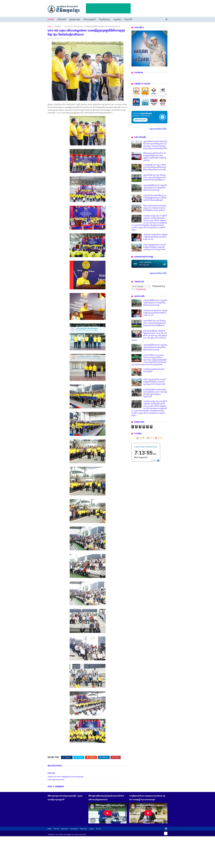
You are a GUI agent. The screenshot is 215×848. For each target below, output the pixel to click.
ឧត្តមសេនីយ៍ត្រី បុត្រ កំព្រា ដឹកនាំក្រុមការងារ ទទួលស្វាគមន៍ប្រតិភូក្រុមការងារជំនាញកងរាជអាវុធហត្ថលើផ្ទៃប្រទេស (154, 177)
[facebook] (166, 828)
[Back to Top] (165, 833)
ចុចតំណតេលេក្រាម (140, 120)
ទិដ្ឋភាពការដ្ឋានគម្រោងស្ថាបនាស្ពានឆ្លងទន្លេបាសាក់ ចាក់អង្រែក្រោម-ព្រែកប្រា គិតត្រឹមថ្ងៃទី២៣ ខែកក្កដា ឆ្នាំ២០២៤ (154, 208)
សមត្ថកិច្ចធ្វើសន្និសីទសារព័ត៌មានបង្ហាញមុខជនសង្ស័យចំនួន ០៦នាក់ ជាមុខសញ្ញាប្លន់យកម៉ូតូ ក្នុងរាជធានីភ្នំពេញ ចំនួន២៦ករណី (155, 393)
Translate (141, 289)
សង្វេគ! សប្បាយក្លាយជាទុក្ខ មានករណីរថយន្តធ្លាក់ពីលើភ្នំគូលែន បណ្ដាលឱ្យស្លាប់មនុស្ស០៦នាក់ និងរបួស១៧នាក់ (154, 247)
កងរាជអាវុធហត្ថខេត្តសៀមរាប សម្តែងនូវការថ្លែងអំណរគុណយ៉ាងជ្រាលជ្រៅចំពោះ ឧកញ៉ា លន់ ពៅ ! (155, 237)
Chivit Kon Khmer (65, 835)
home (50, 829)
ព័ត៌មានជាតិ (61, 19)
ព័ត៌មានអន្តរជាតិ (90, 19)
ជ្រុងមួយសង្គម (74, 19)
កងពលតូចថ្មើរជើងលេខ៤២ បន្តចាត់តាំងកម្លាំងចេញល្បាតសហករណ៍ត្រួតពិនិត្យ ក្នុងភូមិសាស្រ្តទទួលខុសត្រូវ (155, 187)
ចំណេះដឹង (128, 19)
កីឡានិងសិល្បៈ (104, 19)
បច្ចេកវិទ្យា (117, 19)
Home (51, 19)
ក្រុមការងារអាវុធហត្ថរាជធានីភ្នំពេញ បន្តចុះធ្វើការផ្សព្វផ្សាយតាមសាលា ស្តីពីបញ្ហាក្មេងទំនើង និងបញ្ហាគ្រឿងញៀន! (155, 197)
